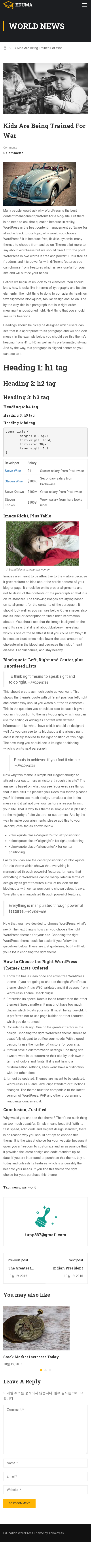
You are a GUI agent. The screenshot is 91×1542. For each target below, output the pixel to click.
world (32, 1187)
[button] (41, 1370)
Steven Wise (14, 481)
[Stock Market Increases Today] (36, 1328)
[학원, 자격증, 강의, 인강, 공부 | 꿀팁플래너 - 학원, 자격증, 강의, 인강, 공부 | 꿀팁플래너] (17, 5)
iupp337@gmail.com (45, 1234)
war (24, 1187)
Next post (76, 1260)
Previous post (18, 1260)
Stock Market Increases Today (31, 1356)
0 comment (13, 153)
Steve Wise (13, 471)
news (16, 1187)
